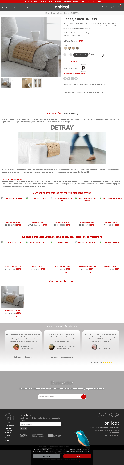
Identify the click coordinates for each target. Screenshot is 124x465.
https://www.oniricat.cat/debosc (13, 179)
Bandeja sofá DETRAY (13, 310)
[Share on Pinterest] (72, 78)
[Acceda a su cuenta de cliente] (107, 7)
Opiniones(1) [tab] (70, 113)
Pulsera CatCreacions (13, 266)
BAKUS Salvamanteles (62, 266)
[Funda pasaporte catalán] (86, 252)
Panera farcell (37, 266)
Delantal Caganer (111, 222)
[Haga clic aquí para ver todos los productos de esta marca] (84, 68)
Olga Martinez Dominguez (65, 346)
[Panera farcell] (37, 252)
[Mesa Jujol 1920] (37, 208)
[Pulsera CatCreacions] (12, 252)
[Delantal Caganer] (111, 208)
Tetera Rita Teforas (62, 222)
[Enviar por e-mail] (76, 78)
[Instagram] (100, 415)
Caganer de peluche (111, 266)
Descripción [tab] (53, 113)
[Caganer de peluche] (111, 252)
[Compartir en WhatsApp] (65, 78)
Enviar (24, 428)
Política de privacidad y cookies (82, 461)
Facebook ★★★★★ (62, 348)
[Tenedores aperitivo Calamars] (86, 208)
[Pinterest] (111, 415)
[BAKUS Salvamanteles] (62, 252)
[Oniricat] (62, 6)
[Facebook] (105, 415)
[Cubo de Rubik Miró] (12, 208)
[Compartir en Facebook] (68, 78)
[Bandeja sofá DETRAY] (12, 297)
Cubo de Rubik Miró (13, 222)
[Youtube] (117, 415)
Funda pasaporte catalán (87, 266)
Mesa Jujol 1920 (37, 222)
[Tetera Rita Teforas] (62, 208)
